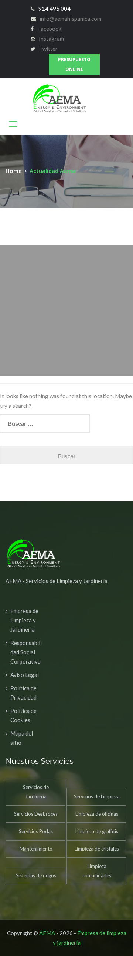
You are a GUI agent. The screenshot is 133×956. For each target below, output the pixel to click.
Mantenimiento (36, 849)
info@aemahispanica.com (70, 18)
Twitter (48, 48)
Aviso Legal (24, 674)
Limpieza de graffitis (96, 831)
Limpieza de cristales (97, 849)
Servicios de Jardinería (36, 791)
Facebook (49, 28)
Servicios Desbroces (36, 814)
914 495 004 (54, 8)
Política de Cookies (23, 715)
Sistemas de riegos (36, 875)
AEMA (47, 933)
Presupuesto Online (74, 64)
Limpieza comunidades (96, 870)
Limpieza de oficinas (96, 814)
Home (15, 170)
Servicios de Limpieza (97, 796)
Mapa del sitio (21, 738)
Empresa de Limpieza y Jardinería (24, 620)
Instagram (51, 38)
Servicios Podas (36, 831)
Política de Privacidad (23, 693)
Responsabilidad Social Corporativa (26, 652)
